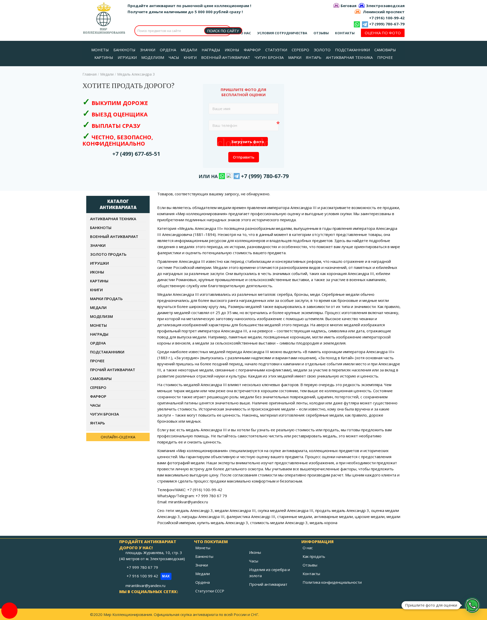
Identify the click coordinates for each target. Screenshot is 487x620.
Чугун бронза (104, 414)
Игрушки (99, 263)
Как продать (314, 556)
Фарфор (98, 396)
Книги (96, 289)
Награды (99, 334)
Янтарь (97, 422)
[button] (472, 605)
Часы (95, 405)
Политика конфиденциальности (332, 582)
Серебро (98, 387)
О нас (245, 33)
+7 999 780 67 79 (143, 567)
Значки (98, 245)
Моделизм (101, 316)
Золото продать (108, 254)
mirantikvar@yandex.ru (145, 585)
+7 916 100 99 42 (148, 575)
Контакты (345, 33)
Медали (107, 74)
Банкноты (100, 227)
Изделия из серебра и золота (269, 572)
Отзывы (321, 33)
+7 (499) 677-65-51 (136, 153)
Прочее (97, 360)
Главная (89, 74)
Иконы (97, 271)
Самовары (101, 378)
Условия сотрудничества (282, 33)
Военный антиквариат (114, 236)
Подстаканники (107, 351)
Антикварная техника (113, 218)
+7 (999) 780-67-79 (387, 23)
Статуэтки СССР (209, 590)
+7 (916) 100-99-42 (387, 17)
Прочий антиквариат (112, 369)
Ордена (98, 343)
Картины (99, 280)
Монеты (98, 325)
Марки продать (106, 298)
